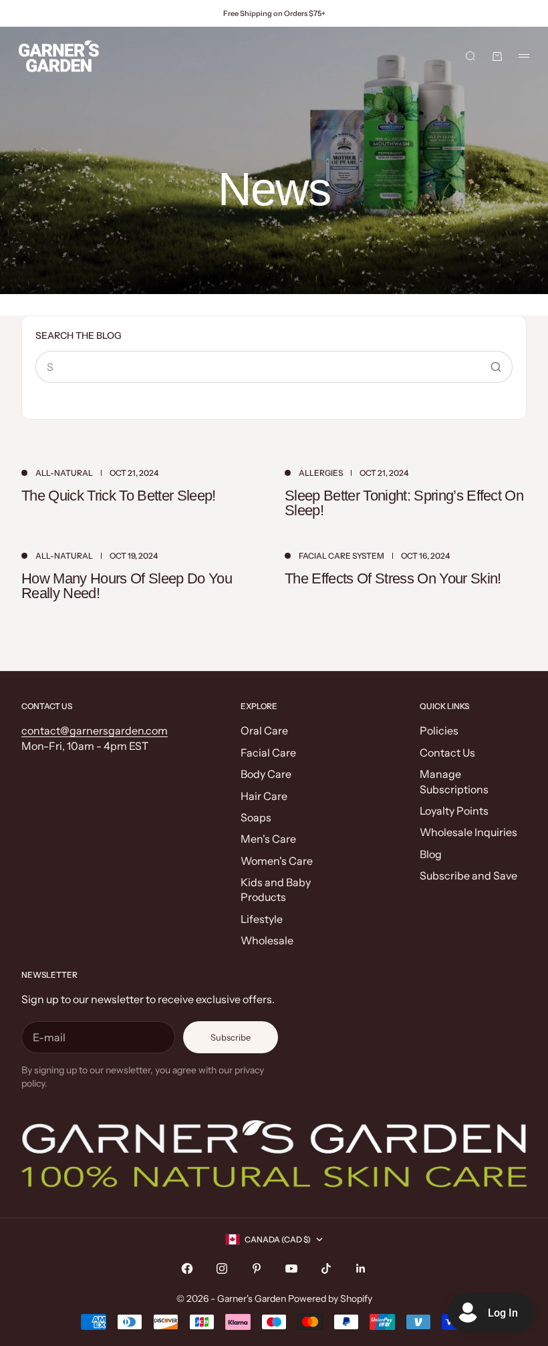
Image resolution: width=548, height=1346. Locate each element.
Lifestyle (262, 919)
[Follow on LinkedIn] (361, 1268)
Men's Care (268, 838)
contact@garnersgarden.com (94, 730)
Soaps (256, 817)
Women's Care (277, 860)
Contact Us (447, 752)
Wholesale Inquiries (468, 832)
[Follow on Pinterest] (256, 1268)
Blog (431, 854)
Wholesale (267, 940)
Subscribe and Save (468, 875)
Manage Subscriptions (454, 781)
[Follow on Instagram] (222, 1268)
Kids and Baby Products (276, 890)
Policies (439, 730)
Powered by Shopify (330, 1299)
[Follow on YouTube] (291, 1268)
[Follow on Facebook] (187, 1268)
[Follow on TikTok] (326, 1268)
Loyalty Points (454, 810)
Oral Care (264, 730)
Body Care (266, 774)
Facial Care (268, 752)
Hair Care (264, 796)
